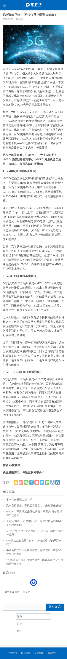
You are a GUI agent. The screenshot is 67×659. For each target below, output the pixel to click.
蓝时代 (33, 5)
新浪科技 (38, 653)
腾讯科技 (52, 653)
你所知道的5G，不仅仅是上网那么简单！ (30, 14)
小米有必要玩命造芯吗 (19, 499)
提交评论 (55, 606)
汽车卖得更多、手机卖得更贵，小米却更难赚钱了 (34, 505)
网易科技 (25, 653)
